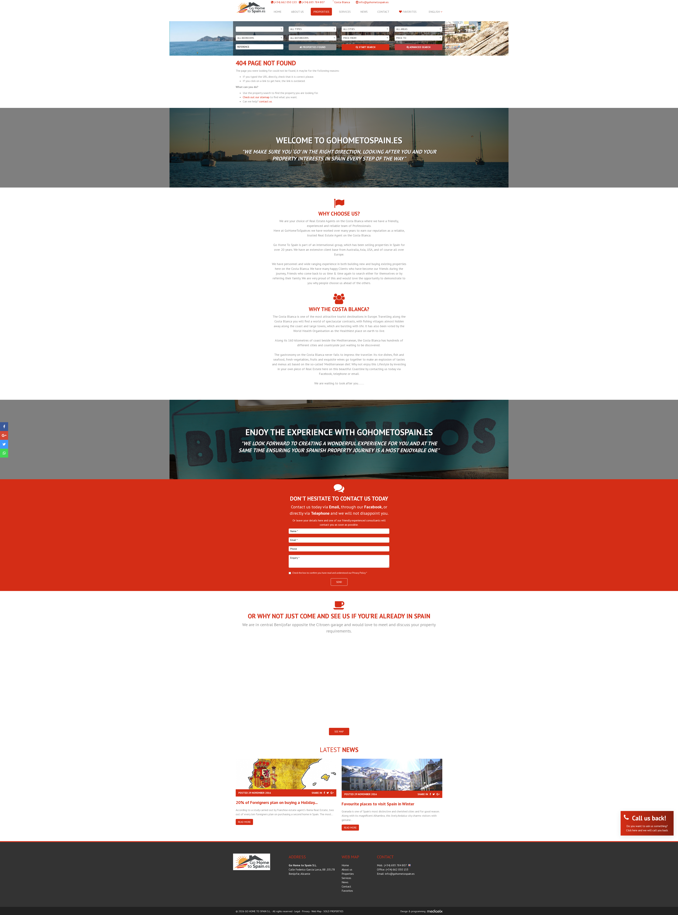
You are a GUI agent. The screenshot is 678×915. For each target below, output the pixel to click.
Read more (244, 822)
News (364, 11)
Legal (297, 911)
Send (339, 582)
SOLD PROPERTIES (333, 911)
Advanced (419, 47)
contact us (265, 101)
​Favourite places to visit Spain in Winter (378, 804)
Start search (366, 47)
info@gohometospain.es (374, 2)
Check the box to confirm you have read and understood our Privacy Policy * (329, 572)
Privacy (306, 911)
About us (297, 11)
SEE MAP (339, 731)
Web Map (316, 911)
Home (277, 11)
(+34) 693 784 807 (313, 2)
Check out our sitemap (256, 97)
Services (345, 11)
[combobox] (259, 29)
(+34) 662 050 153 (285, 2)
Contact (383, 11)
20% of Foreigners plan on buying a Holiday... (277, 802)
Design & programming (413, 911)
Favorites (409, 11)
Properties (321, 11)
